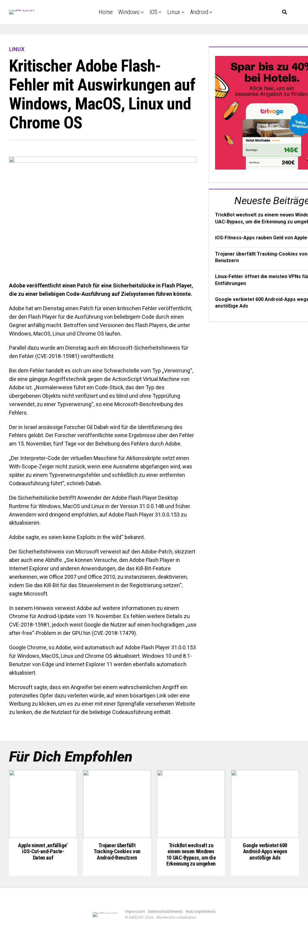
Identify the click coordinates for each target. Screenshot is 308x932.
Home (106, 12)
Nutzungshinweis (201, 911)
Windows (129, 12)
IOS (153, 12)
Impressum (135, 911)
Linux (173, 12)
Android (199, 12)
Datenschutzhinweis (165, 911)
